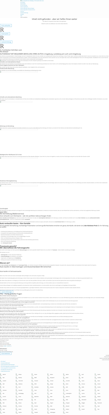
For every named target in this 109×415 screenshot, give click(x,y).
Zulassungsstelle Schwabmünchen (27, 9)
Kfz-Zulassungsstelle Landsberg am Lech (9, 366)
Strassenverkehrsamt (5, 363)
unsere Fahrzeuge (6, 292)
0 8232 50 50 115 (7, 346)
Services (22, 11)
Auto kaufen (23, 3)
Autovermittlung (6, 42)
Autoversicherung (24, 12)
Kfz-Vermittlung (23, 5)
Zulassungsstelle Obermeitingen (27, 8)
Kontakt (22, 14)
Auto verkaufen (5, 25)
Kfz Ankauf (22, 2)
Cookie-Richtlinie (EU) (5, 371)
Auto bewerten (5, 353)
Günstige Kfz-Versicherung (6, 369)
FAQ (21, 15)
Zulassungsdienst (24, 6)
